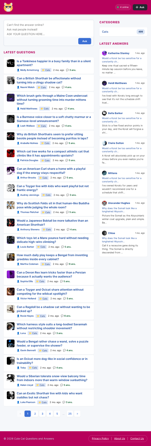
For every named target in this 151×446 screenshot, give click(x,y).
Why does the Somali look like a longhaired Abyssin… (119, 210)
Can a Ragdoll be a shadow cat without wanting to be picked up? (53, 309)
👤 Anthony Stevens (28, 229)
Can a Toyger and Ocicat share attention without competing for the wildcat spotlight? (50, 291)
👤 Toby (21, 367)
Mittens (112, 173)
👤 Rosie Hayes (25, 315)
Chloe (111, 233)
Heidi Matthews (117, 83)
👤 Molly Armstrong (28, 70)
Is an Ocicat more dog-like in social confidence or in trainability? (52, 361)
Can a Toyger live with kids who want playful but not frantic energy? (53, 188)
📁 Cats (46, 70)
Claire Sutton (116, 143)
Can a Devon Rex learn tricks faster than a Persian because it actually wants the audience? (51, 274)
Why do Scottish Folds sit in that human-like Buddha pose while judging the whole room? (53, 205)
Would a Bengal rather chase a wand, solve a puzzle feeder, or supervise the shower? (52, 343)
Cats (105, 31)
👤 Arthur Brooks (26, 177)
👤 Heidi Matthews (27, 108)
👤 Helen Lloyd (25, 385)
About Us (119, 438)
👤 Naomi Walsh (26, 87)
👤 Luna (21, 333)
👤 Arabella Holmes (27, 143)
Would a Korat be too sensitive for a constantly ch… (121, 60)
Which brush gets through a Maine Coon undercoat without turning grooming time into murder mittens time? (52, 99)
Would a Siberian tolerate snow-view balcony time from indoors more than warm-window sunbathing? (52, 378)
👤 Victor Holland (26, 298)
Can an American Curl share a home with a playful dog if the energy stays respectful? (51, 171)
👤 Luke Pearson (26, 402)
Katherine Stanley (118, 53)
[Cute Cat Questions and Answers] (18, 7)
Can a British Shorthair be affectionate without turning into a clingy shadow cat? (49, 80)
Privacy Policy (100, 438)
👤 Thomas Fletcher (28, 212)
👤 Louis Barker (25, 246)
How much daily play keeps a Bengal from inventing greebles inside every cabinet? (52, 257)
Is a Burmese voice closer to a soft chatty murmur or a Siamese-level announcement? (54, 119)
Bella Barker (115, 113)
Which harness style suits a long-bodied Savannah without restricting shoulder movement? (52, 326)
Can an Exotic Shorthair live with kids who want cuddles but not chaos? (49, 395)
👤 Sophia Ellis (25, 281)
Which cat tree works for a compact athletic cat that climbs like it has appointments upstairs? (53, 153)
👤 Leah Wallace (26, 125)
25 (70, 413)
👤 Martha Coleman (27, 264)
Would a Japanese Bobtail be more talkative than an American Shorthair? (52, 222)
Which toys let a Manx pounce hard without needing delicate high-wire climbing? (53, 240)
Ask (142, 7)
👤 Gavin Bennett (26, 350)
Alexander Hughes (119, 203)
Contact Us (137, 438)
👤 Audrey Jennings (28, 195)
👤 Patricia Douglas (27, 160)
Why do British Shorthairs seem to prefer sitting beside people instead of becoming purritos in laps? (52, 136)
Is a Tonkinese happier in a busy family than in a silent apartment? (54, 63)
